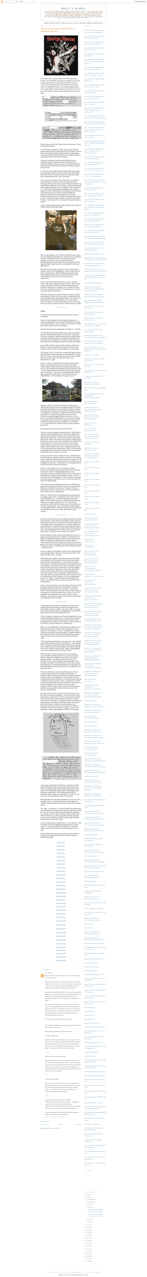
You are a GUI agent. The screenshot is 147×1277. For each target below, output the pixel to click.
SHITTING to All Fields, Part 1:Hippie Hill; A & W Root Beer (92, 795)
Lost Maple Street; (89, 666)
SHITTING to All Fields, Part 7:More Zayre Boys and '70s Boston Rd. (94, 742)
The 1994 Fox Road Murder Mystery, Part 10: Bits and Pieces (94, 189)
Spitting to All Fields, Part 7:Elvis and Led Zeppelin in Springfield (94, 861)
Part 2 (86, 504)
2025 (88, 1197)
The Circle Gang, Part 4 (90, 726)
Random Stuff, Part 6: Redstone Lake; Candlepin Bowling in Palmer (94, 264)
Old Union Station (89, 652)
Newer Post (43, 1124)
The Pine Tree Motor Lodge (91, 644)
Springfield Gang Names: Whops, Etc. (94, 819)
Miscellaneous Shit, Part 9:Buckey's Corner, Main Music (92, 383)
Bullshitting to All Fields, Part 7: (93, 632)
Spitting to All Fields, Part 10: (92, 823)
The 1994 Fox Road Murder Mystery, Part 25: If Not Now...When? (94, 86)
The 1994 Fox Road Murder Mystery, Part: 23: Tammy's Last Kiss (94, 97)
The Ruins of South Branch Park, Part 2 (95, 1071)
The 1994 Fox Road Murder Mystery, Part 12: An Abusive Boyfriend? (94, 175)
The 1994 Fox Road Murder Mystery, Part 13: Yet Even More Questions (94, 169)
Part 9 (86, 464)
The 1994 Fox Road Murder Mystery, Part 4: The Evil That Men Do (94, 226)
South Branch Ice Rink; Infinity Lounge (95, 767)
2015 (88, 1243)
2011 (88, 1253)
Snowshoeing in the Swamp (91, 1124)
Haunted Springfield (89, 514)
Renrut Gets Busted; (89, 526)
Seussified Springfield (90, 701)
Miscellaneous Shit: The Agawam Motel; (90, 567)
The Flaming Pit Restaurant (91, 899)
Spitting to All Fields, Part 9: (92, 829)
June (89, 1207)
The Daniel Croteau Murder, (92, 462)
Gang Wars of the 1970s (90, 520)
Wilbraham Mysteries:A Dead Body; (90, 581)
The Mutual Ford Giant (90, 411)
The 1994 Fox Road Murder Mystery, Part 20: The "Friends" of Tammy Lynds (95, 117)
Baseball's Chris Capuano (91, 607)
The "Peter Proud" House (91, 675)
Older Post (79, 1124)
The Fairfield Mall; (89, 533)
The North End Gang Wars (91, 747)
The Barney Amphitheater (91, 599)
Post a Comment (44, 1121)
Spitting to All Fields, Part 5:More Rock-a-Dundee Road (92, 876)
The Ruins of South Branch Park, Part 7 (95, 254)
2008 (88, 1261)
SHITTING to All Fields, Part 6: (92, 759)
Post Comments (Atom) (54, 1128)
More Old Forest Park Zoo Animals (93, 737)
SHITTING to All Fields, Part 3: (92, 780)
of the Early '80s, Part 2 (90, 749)
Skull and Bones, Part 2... (91, 423)
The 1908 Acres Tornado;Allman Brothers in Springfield (92, 696)
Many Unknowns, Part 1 (91, 430)
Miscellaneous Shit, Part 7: (91, 415)
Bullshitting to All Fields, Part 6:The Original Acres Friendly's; (93, 641)
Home (61, 1124)
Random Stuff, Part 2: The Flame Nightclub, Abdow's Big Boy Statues (94, 301)
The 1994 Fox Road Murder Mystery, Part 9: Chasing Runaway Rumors (94, 194)
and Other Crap (88, 425)
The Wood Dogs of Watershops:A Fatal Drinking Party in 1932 (93, 620)
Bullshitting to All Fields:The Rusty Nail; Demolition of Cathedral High (92, 687)
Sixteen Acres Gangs (90, 716)
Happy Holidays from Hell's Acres (93, 959)
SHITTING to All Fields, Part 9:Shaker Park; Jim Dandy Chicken (93, 731)
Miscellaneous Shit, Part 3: (91, 551)
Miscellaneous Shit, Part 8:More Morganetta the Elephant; (93, 408)
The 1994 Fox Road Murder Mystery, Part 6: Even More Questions (94, 214)
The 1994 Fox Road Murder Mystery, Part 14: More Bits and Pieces (94, 163)
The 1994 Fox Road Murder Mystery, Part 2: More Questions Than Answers (94, 243)
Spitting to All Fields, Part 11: (92, 817)
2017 (88, 1238)
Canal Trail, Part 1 (89, 547)
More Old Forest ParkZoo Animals (90, 680)
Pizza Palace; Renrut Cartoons (92, 920)
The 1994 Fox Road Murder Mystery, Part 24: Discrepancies (94, 92)
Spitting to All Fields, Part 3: (92, 918)
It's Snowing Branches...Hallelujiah (93, 908)
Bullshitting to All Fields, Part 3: (93, 664)
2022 (88, 1230)
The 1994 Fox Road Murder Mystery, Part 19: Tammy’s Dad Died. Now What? (95, 123)
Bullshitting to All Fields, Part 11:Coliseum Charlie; (93, 597)
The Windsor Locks (89, 539)
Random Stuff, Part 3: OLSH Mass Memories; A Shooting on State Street (94, 295)
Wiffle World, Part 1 (89, 1019)
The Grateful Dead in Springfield (93, 283)
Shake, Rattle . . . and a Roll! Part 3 (93, 576)
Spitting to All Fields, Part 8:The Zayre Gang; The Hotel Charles (94, 851)
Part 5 (86, 487)
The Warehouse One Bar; (91, 590)
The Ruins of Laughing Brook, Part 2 (94, 943)
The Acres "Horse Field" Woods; (93, 650)
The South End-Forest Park (91, 518)
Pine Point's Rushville (90, 555)
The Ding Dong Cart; (90, 553)
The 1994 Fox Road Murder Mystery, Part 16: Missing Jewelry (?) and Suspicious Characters (94, 151)
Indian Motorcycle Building (92, 528)
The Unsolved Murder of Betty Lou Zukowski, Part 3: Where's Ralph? (94, 342)
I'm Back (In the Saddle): (91, 448)
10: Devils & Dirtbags (93, 456)
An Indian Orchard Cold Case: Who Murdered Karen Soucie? (94, 249)
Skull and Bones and (90, 429)
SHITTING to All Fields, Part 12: (93, 693)
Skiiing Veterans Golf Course (92, 1023)
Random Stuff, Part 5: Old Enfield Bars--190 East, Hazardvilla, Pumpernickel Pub (95, 277)
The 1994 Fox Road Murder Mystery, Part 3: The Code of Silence (94, 231)
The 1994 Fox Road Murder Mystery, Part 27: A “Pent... (96, 1215)
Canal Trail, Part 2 (89, 541)
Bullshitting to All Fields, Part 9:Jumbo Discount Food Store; (93, 612)
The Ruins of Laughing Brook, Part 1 (94, 974)
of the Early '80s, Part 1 (90, 755)
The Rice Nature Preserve (91, 1052)
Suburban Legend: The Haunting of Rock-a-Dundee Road (94, 1129)
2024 (88, 1225)
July (89, 1204)
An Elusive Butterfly (90, 584)
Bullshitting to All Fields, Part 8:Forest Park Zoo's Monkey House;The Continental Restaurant (93, 627)
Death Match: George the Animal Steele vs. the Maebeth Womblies (95, 1107)
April (89, 1222)
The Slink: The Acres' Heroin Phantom (94, 1027)
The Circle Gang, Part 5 (90, 722)
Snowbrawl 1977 (89, 924)
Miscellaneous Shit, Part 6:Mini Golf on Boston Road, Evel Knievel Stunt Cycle (91, 436)
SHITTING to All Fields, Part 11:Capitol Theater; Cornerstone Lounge (94, 705)
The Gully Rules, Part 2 (90, 856)
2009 (88, 1259)
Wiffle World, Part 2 (89, 1015)
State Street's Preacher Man (91, 592)
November (91, 1202)
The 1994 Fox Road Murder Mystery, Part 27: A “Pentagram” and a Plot (94, 74)
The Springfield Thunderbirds (92, 570)
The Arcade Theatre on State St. (93, 667)
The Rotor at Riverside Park (92, 535)
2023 (88, 1227)
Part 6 (86, 481)
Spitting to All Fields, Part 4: (92, 897)
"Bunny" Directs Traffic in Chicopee (94, 813)
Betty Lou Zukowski (90, 403)
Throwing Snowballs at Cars (92, 934)
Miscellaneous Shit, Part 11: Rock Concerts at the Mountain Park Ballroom (95, 336)
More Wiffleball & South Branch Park (94, 761)
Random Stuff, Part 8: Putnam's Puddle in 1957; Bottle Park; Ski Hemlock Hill (95, 237)
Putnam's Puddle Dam (90, 419)
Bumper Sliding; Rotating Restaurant (94, 939)
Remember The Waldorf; (91, 673)
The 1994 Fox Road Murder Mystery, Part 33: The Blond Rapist (94, 37)
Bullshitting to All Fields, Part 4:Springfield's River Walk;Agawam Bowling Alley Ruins (93, 658)
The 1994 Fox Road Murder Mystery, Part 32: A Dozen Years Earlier (94, 43)
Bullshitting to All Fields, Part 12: (93, 588)
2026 (88, 1195)
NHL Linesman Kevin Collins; (92, 605)
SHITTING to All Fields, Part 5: (92, 765)
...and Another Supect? (90, 458)
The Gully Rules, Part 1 (90, 881)
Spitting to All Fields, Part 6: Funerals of (95, 866)
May (89, 1219)
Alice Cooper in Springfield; (92, 634)
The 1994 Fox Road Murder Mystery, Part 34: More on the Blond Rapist (94, 31)
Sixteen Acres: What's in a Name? (93, 1103)
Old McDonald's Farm (90, 1056)
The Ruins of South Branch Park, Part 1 (95, 1075)
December (91, 1199)
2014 (88, 1246)
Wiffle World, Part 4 (89, 1007)
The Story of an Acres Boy (91, 355)
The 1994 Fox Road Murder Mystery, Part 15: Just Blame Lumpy (94, 158)
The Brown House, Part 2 (91, 776)
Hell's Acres (73, 8)
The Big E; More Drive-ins (91, 712)
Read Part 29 (61, 944)
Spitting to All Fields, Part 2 (92, 932)
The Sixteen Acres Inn (90, 450)
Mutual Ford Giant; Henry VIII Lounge (95, 772)
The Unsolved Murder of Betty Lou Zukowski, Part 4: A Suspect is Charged (95, 270)
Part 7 (86, 475)
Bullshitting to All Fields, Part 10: (93, 603)
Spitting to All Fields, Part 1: (92, 937)
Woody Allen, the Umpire (91, 967)
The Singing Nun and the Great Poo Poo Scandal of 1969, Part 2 (95, 1061)
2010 (88, 1256)
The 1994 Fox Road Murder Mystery (94, 871)
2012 (88, 1251)
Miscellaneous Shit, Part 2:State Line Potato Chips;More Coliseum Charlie (91, 561)
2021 (88, 1233)
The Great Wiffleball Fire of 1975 (93, 1042)
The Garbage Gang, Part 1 (91, 970)
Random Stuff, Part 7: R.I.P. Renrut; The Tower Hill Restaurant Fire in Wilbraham (95, 259)
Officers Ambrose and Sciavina (92, 868)
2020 (88, 1235)
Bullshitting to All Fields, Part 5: (93, 648)
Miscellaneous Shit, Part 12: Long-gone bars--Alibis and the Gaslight (95, 325)
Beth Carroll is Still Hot (90, 636)
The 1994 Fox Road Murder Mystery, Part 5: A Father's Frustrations (94, 220)
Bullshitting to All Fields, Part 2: (93, 671)
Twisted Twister (88, 928)
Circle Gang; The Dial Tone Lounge (94, 825)
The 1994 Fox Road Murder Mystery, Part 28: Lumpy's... (96, 1210)
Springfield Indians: (89, 574)
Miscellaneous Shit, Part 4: (91, 531)
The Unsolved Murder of (91, 401)
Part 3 (86, 498)
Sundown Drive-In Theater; (91, 417)
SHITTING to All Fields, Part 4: (92, 770)
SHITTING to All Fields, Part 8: (92, 735)
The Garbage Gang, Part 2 (91, 963)
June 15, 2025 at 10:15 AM (54, 1117)
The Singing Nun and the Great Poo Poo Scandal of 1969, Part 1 (95, 1067)
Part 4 (86, 493)
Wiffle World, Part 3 (89, 1011)
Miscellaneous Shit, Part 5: (91, 524)
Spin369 (47, 973)
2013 (88, 1248)
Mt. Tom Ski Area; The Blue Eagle (93, 831)
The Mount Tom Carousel (91, 615)
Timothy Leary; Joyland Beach (92, 782)
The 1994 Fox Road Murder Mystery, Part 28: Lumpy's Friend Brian (94, 68)
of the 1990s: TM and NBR (91, 718)
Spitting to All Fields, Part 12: (92, 811)
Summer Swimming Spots (91, 834)
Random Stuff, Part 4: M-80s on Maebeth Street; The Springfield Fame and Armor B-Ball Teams (94, 289)
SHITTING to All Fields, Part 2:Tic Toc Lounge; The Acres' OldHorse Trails (93, 788)
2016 (88, 1240)
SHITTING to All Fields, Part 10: (93, 710)
